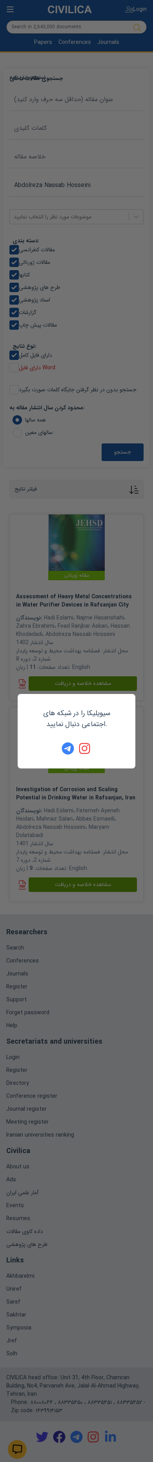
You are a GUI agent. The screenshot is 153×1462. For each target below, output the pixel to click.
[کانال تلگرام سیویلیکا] (68, 748)
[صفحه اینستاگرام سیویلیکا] (85, 748)
